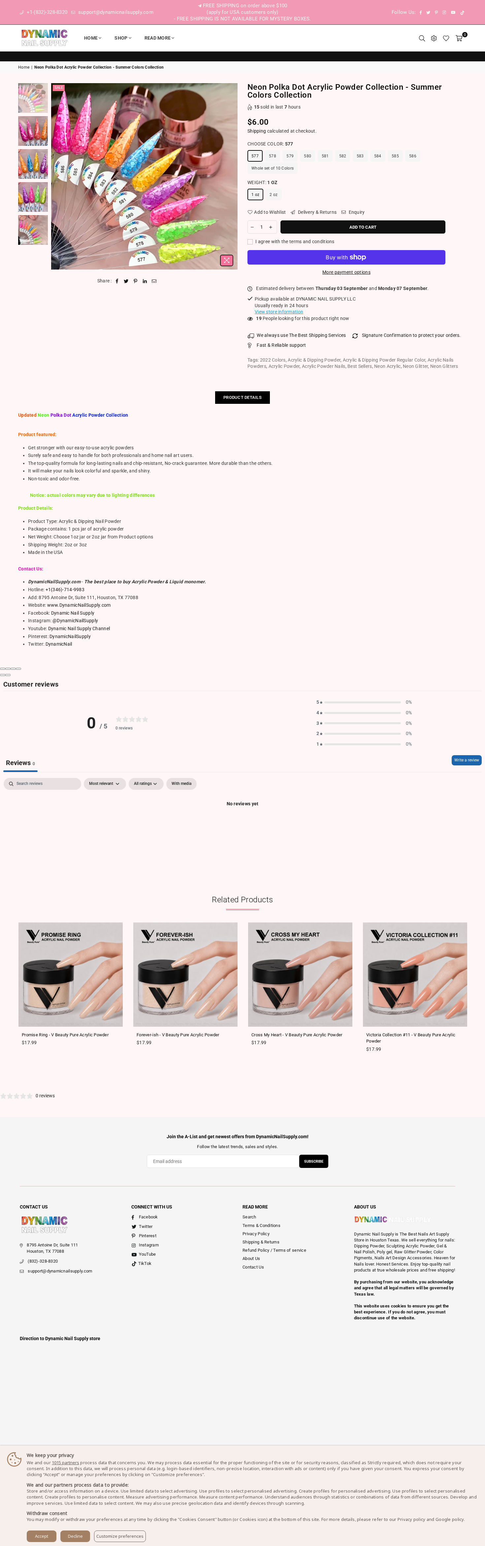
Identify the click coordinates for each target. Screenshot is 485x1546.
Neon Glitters (444, 366)
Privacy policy (412, 1519)
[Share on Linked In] (145, 281)
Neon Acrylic (387, 366)
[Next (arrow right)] (8, 675)
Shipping (256, 131)
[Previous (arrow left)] (2, 675)
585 (395, 156)
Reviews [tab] (20, 763)
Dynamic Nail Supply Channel (79, 628)
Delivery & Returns (317, 212)
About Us (251, 1258)
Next (232, 176)
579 (290, 156)
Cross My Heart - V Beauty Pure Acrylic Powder (296, 1034)
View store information (279, 311)
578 (272, 156)
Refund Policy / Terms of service (274, 1250)
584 (377, 156)
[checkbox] (181, 784)
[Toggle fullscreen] (13, 669)
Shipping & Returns (260, 1242)
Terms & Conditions (261, 1225)
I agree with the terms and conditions (294, 241)
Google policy (450, 1519)
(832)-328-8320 (43, 1261)
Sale (58, 87)
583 (360, 156)
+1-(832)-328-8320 (46, 12)
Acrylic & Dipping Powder (314, 360)
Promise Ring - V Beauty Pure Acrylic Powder (65, 1034)
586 (412, 156)
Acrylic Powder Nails (323, 366)
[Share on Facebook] (116, 281)
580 (307, 156)
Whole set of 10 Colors (272, 168)
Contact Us (253, 1267)
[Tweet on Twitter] (126, 281)
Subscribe (313, 1161)
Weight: (262, 182)
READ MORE (158, 38)
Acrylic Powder (284, 366)
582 (342, 156)
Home (91, 38)
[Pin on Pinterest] (135, 281)
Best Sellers (359, 366)
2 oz (273, 194)
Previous (57, 176)
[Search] (422, 38)
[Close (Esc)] (2, 669)
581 (325, 156)
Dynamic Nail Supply (72, 613)
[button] (364, 702)
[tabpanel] (242, 826)
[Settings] (434, 38)
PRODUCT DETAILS (242, 397)
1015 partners (65, 1462)
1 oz (255, 194)
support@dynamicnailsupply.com (115, 12)
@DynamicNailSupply (75, 620)
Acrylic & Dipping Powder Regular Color (384, 360)
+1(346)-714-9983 (65, 589)
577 (255, 156)
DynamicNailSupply (70, 636)
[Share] (8, 669)
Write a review (466, 760)
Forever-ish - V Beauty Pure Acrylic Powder (178, 1034)
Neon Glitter (415, 366)
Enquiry (356, 212)
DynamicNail (59, 644)
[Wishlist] (446, 38)
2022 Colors (273, 360)
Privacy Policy (256, 1233)
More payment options (346, 272)
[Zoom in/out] (18, 669)
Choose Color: (270, 143)
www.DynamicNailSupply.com (79, 605)
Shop (120, 38)
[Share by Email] (154, 281)
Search (249, 1216)
